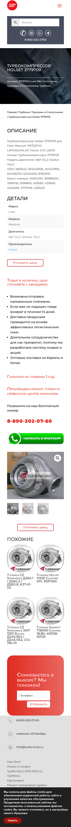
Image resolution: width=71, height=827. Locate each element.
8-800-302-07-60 (29, 421)
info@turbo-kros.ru (29, 747)
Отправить (38, 704)
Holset (12, 249)
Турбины (44, 85)
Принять (13, 820)
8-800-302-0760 (36, 39)
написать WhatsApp (31, 733)
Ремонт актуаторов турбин (27, 785)
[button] (57, 458)
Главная (12, 112)
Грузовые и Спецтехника (22, 85)
